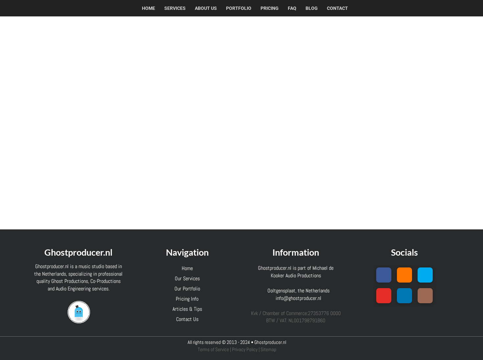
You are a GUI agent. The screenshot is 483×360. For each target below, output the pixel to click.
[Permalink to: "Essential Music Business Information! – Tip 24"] (88, 92)
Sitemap (268, 349)
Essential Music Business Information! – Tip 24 (86, 54)
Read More (88, 206)
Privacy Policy (245, 349)
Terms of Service (213, 349)
